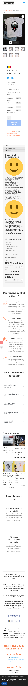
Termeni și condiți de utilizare (15, 660)
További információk (10, 148)
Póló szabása (10, 107)
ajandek (9, 133)
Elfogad (4, 683)
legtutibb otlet (10, 135)
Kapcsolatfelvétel (15, 525)
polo (15, 135)
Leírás (6, 146)
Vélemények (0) (9, 150)
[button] (23, 16)
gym (16, 133)
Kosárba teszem (14, 123)
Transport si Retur (15, 662)
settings (16, 680)
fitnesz (13, 133)
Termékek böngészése (14, 559)
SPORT (10, 10)
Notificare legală (15, 657)
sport (18, 135)
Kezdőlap (5, 10)
